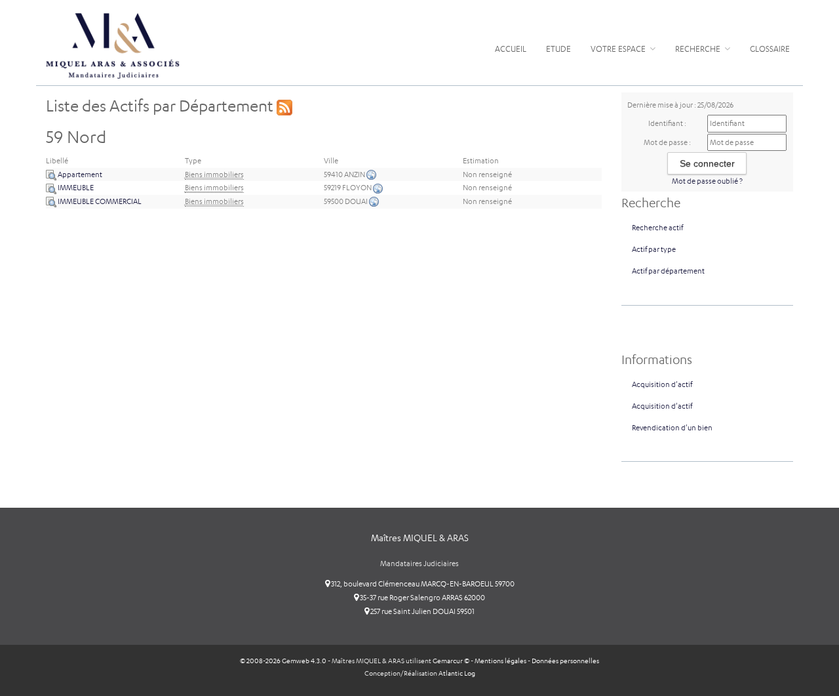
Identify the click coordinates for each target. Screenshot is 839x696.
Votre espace (619, 49)
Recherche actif (657, 227)
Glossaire (770, 49)
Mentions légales (500, 661)
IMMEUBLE (75, 187)
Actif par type (654, 249)
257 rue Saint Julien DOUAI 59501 (422, 611)
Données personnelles (565, 661)
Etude (558, 49)
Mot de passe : (667, 142)
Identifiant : (667, 123)
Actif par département (668, 271)
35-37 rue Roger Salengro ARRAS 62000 (422, 597)
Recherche (698, 49)
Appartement (79, 174)
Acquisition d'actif (662, 384)
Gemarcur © (451, 661)
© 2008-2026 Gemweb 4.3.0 (283, 661)
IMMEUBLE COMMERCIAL (99, 201)
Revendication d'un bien (672, 427)
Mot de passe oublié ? (707, 181)
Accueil (510, 49)
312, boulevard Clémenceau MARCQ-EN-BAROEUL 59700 (422, 583)
